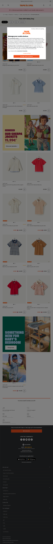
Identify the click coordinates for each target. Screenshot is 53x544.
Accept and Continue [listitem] (26, 56)
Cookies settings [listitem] (27, 53)
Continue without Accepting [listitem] (37, 29)
